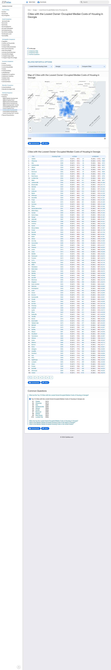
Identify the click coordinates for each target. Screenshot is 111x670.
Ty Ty (33, 260)
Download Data (35, 143)
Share (46, 143)
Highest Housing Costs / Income (11, 105)
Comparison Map (33, 51)
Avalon (33, 372)
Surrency (34, 204)
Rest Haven (35, 176)
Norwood (34, 171)
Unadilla (34, 351)
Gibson (33, 331)
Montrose (34, 279)
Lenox (33, 249)
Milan (33, 180)
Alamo (33, 238)
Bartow (34, 344)
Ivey (33, 355)
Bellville (33, 254)
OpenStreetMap (93, 132)
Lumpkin (34, 362)
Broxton (34, 295)
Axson (33, 189)
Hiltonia (34, 338)
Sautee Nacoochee (37, 208)
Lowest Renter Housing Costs (10, 111)
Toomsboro (35, 336)
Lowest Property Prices (8, 108)
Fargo (33, 200)
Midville (34, 273)
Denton (33, 174)
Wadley (33, 329)
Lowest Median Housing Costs (10, 106)
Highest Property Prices (8, 100)
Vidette (33, 158)
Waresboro (34, 267)
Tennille (34, 316)
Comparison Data (33, 52)
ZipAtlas (103, 132)
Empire (33, 327)
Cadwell (34, 308)
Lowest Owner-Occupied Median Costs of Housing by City (53, 10)
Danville (34, 277)
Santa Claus (35, 215)
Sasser (33, 202)
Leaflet (88, 132)
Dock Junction (35, 284)
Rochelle (34, 368)
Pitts (33, 357)
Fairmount (34, 256)
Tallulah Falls (35, 323)
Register (34, 262)
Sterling (34, 234)
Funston (34, 258)
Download (102, 79)
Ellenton (34, 342)
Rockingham (35, 288)
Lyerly (33, 310)
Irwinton (34, 223)
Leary (33, 251)
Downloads (43, 2)
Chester (34, 245)
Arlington (34, 349)
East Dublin (35, 321)
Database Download (7, 6)
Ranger (33, 217)
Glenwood (34, 370)
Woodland (34, 334)
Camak (33, 212)
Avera (33, 340)
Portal (33, 230)
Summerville (35, 297)
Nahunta (34, 286)
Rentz (33, 346)
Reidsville (34, 314)
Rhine (33, 312)
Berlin (33, 236)
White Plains (35, 210)
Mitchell (34, 325)
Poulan (33, 366)
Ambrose (34, 191)
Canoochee (35, 243)
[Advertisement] (47, 34)
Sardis (33, 225)
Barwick (34, 232)
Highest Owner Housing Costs (10, 101)
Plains (33, 206)
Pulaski (33, 275)
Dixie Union (34, 269)
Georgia (35, 10)
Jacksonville (35, 182)
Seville (33, 169)
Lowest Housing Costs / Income (10, 113)
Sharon (33, 301)
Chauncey (34, 161)
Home (29, 10)
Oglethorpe (35, 359)
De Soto (34, 303)
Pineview (34, 305)
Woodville (34, 197)
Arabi (33, 290)
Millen (33, 264)
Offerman (34, 195)
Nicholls (34, 187)
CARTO (99, 132)
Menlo (33, 193)
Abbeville (34, 219)
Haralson (34, 353)
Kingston (34, 282)
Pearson (34, 247)
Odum (33, 364)
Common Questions (34, 54)
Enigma (34, 271)
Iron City (34, 241)
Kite (33, 163)
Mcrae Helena (35, 228)
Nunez (33, 318)
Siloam (33, 167)
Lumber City (35, 178)
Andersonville (35, 165)
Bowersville (35, 184)
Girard (33, 292)
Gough (33, 299)
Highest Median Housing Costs (10, 98)
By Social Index (6, 21)
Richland (34, 221)
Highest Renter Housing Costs (10, 103)
